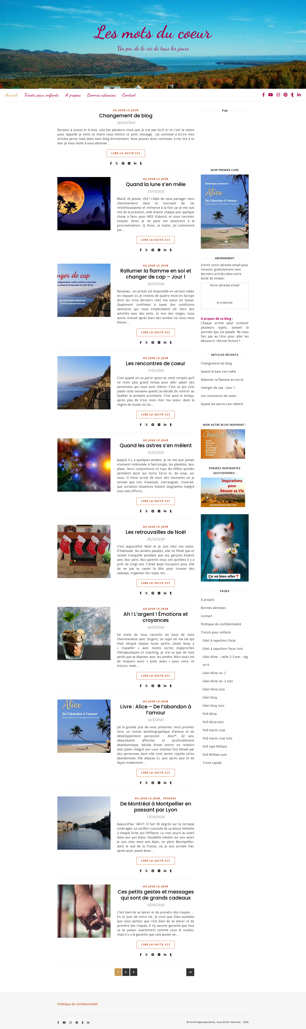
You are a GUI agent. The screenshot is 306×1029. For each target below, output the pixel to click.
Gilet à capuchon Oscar (219, 640)
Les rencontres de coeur (155, 363)
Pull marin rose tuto (217, 738)
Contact (129, 95)
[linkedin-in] (299, 94)
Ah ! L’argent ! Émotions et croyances (155, 617)
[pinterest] (286, 94)
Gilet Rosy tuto (213, 705)
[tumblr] (293, 94)
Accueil (11, 95)
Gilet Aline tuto (214, 689)
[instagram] (278, 94)
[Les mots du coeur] (153, 44)
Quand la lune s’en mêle (156, 184)
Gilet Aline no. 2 (214, 673)
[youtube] (271, 94)
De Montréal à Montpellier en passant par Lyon (155, 806)
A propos (73, 95)
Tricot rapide (212, 763)
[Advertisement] (227, 137)
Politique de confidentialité (221, 624)
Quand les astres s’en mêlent (156, 445)
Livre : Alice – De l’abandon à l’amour (155, 709)
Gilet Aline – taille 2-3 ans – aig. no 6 (225, 661)
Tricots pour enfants (41, 95)
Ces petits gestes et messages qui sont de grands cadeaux (156, 894)
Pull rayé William (215, 746)
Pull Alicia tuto (213, 722)
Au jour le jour (125, 110)
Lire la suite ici (125, 153)
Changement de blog (125, 115)
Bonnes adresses (101, 95)
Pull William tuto (215, 754)
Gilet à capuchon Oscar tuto (223, 648)
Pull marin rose (214, 730)
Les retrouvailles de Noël (156, 532)
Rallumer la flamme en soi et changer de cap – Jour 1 (155, 273)
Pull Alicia (210, 714)
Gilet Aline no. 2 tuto (218, 681)
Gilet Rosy (210, 697)
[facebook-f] (264, 94)
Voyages (169, 798)
